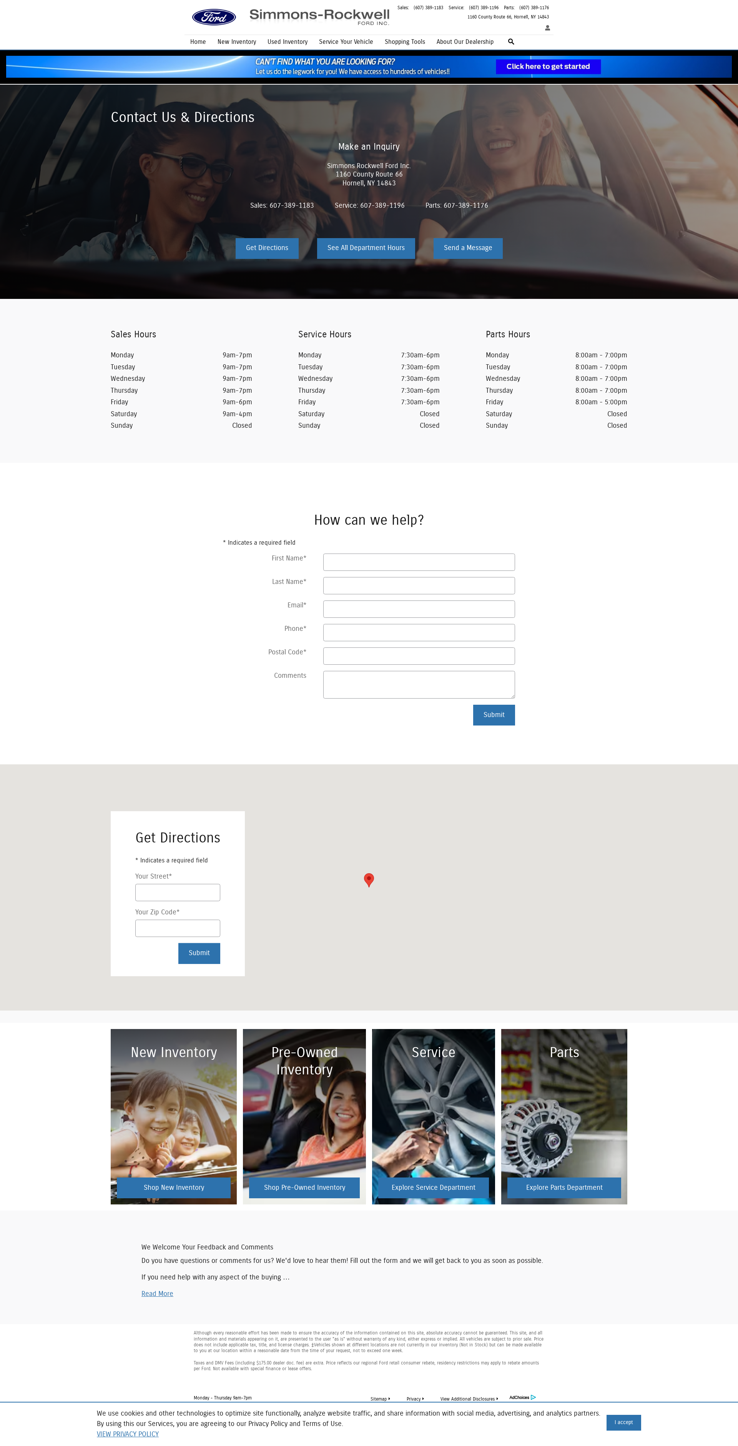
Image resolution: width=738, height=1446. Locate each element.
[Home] (214, 17)
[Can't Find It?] (369, 67)
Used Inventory (288, 42)
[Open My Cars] (546, 29)
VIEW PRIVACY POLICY (128, 1434)
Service (346, 42)
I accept (624, 1422)
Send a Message (468, 248)
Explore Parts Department (564, 1187)
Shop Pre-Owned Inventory (304, 1187)
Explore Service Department (433, 1187)
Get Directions (267, 248)
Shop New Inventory (174, 1187)
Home (198, 42)
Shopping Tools (405, 42)
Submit (494, 715)
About (465, 42)
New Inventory (237, 42)
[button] (157, 1294)
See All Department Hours (366, 248)
